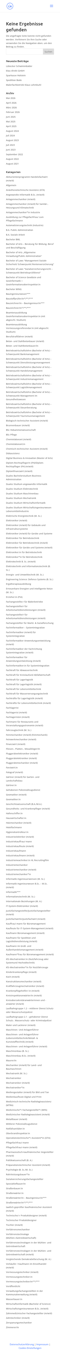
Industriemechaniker (17, 864)
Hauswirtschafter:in (16, 818)
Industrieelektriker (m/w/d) (20, 836)
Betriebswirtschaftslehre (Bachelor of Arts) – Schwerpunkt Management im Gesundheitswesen (28, 396)
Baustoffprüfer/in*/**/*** (19, 298)
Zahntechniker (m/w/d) (18, 1317)
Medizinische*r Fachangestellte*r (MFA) (26, 1109)
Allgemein (11, 185)
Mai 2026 (10, 98)
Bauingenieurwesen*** (18, 293)
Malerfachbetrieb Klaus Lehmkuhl (23, 84)
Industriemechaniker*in (18, 874)
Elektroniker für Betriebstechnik (22, 538)
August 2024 (12, 130)
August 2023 (12, 140)
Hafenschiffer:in (14, 813)
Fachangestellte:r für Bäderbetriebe (24, 601)
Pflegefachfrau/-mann (17, 1142)
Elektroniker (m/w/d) (16, 520)
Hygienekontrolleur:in (17, 832)
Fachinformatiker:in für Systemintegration (27, 665)
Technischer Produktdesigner (21, 1220)
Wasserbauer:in (14, 1299)
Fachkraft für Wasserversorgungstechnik (27, 693)
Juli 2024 (10, 135)
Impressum (42, 1344)
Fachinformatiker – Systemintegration (25, 627)
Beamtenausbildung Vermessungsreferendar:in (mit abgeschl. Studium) (27, 328)
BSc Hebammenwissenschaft (21, 429)
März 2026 (11, 107)
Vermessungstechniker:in (19, 1276)
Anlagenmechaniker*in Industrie (23, 212)
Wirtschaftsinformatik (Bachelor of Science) (28, 1303)
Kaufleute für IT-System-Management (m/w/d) (29, 928)
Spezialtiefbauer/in (16, 1183)
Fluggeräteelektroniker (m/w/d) (22, 753)
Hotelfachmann (14, 827)
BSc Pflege (11, 434)
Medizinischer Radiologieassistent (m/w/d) (28, 1114)
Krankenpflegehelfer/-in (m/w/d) (22, 990)
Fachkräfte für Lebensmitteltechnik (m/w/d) (28, 703)
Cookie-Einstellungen (30, 1347)
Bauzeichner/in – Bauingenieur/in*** (25, 303)
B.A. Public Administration (19, 230)
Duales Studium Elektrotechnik (22, 488)
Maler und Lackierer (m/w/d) (20, 1025)
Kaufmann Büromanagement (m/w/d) (25, 933)
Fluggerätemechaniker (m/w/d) (22, 762)
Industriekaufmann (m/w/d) (20, 855)
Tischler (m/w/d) (14, 1224)
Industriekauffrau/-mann (19, 841)
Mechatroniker (13, 1078)
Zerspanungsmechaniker (19, 1322)
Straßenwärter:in (15, 1193)
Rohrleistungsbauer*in (18, 1174)
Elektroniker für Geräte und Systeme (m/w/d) (29, 547)
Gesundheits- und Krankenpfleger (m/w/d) (28, 808)
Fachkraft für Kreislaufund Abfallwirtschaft (28, 674)
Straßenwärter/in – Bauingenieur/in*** (26, 1197)
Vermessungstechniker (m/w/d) (22, 1272)
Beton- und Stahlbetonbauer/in (22, 345)
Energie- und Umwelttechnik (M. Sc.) (25, 574)
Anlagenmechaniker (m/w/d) (20, 199)
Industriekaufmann (16, 850)
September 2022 (14, 154)
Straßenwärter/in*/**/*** (19, 1202)
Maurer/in (11, 1060)
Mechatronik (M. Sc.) (16, 1073)
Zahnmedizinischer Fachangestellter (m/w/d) (29, 1313)
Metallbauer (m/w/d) (16, 1119)
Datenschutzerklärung (22, 1344)
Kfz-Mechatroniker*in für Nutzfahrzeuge (27, 967)
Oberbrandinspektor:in (18, 1133)
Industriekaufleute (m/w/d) (20, 846)
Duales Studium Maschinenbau (22, 493)
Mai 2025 (10, 121)
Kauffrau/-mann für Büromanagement (26, 923)
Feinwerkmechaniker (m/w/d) (21, 739)
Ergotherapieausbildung (18, 583)
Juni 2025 (11, 116)
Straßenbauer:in (14, 1188)
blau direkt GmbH (15, 70)
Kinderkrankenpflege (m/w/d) (21, 972)
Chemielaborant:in (15, 444)
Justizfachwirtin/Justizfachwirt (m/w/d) (25, 918)
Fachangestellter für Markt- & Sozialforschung (30, 623)
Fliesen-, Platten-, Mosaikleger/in (23, 748)
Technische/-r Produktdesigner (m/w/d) (26, 1215)
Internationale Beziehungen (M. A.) (24, 901)
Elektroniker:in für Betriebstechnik (24, 552)
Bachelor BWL (13, 239)
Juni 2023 (11, 149)
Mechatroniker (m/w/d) (18, 1082)
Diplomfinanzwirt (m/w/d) (19, 471)
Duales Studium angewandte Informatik (26, 484)
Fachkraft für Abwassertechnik (22, 670)
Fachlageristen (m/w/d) (18, 717)
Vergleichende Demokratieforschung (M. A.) (28, 1259)
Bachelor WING (14, 289)
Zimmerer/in (12, 1327)
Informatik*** (13, 892)
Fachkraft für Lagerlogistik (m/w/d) (24, 684)
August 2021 (12, 163)
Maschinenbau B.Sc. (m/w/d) (20, 1055)
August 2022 (12, 158)
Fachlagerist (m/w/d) (16, 712)
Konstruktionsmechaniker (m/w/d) (23, 981)
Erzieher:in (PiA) (14, 597)
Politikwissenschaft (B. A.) (19, 1160)
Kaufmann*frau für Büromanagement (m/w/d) (30, 954)
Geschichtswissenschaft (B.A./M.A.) (24, 804)
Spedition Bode (14, 80)
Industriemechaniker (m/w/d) (21, 869)
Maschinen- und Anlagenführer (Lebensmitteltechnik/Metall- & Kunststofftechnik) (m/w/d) (22, 1038)
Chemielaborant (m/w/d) (18, 439)
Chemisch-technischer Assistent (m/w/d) (27, 448)
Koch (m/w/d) (13, 976)
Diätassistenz (13, 453)
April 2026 (11, 102)
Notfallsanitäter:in (15, 1128)
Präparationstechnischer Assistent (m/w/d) (28, 1165)
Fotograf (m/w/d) (14, 772)
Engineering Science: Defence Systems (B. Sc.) (29, 579)
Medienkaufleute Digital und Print (23, 1096)
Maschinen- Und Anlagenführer (22, 1029)
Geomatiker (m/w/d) (16, 794)
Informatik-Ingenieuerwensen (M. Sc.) (25, 878)
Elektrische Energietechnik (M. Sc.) (24, 515)
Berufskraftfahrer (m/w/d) (19, 336)
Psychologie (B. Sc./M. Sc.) (19, 1169)
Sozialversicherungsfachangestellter (24, 1179)
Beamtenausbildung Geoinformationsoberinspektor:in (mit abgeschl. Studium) (25, 316)
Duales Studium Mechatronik (21, 498)
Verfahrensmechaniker (18, 1229)
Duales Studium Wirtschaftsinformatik (26, 502)
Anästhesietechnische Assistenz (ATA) (25, 190)
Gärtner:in (11, 785)
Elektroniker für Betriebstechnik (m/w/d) (27, 542)
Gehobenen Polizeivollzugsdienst (23, 789)
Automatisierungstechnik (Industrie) (24, 225)
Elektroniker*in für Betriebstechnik (24, 557)
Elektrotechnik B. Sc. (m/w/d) (21, 561)
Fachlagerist (12, 707)
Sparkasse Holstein (16, 75)
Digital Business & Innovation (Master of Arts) (29, 458)
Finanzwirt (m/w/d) (15, 744)
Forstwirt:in (12, 767)
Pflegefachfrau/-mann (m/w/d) (21, 1147)
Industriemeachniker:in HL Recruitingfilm (27, 860)
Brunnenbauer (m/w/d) (18, 425)
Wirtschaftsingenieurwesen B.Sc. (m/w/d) (27, 1308)
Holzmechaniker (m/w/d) (18, 822)
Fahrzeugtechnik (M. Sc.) (18, 730)
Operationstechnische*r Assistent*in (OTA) (28, 1137)
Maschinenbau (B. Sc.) (17, 1051)
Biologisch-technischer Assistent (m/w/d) (27, 420)
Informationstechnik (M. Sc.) (20, 896)
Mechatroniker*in (15, 1087)
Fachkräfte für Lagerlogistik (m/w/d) (24, 698)
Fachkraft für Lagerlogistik (19, 679)
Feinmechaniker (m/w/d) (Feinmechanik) (26, 734)
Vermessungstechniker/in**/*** (23, 1281)
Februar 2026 (13, 112)
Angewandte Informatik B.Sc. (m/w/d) (25, 194)
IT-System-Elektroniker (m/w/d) (22, 906)
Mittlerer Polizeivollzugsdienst (21, 1123)
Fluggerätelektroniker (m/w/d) (21, 758)
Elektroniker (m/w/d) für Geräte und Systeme (29, 533)
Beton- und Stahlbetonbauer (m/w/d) (25, 341)
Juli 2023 (10, 144)
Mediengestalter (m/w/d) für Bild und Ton (27, 1092)
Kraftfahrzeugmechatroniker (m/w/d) (25, 986)
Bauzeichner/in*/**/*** (18, 307)
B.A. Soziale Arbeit (15, 234)
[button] (51, 8)
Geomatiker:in (13, 799)
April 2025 (11, 126)
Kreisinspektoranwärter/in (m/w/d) (24, 995)
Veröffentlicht (13, 1286)
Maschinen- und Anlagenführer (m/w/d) (26, 1046)
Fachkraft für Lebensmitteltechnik (23, 689)
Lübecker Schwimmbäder (19, 66)
